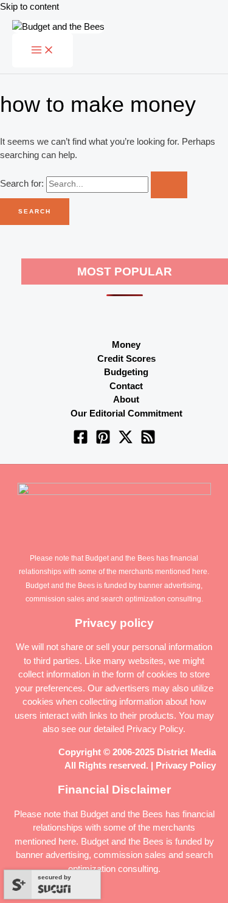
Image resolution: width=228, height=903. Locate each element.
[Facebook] (80, 441)
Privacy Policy (154, 729)
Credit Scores (126, 358)
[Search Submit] (169, 184)
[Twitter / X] (125, 441)
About (126, 399)
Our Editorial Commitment (126, 413)
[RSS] (148, 441)
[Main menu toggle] (42, 50)
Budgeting (126, 372)
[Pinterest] (103, 441)
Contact (126, 386)
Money (126, 344)
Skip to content (29, 6)
